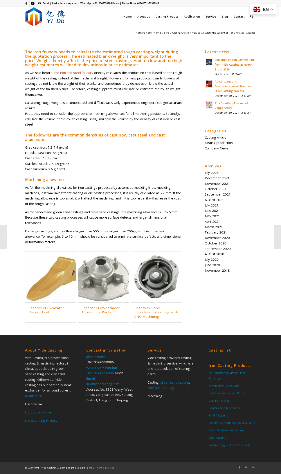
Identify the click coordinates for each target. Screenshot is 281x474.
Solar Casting (217, 438)
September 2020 (218, 248)
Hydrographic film (38, 412)
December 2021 (217, 178)
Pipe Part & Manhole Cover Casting (232, 423)
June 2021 (212, 210)
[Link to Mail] (39, 3)
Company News (217, 148)
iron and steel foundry (76, 72)
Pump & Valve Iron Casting (226, 430)
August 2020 (214, 254)
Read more (33, 395)
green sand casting (174, 382)
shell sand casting (161, 387)
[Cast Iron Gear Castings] (3, 237)
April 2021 (212, 221)
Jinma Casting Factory (41, 420)
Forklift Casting (218, 415)
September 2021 (218, 194)
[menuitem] (128, 16)
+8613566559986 (102, 3)
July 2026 (212, 172)
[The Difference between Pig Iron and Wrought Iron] (277, 237)
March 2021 (214, 227)
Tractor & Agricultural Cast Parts (229, 445)
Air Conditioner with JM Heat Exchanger (227, 375)
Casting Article (215, 137)
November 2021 (217, 183)
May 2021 (212, 216)
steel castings (118, 60)
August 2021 (214, 200)
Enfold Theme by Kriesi (101, 467)
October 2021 (215, 189)
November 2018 (217, 270)
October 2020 (215, 243)
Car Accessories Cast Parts (226, 393)
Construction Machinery (224, 408)
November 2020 (217, 237)
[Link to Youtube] (33, 3)
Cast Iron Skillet (219, 400)
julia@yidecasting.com (63, 3)
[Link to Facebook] (26, 3)
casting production (219, 142)
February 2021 (216, 232)
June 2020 (212, 265)
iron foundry (45, 51)
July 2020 (212, 259)
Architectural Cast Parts (224, 386)
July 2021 (212, 205)
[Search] (251, 16)
